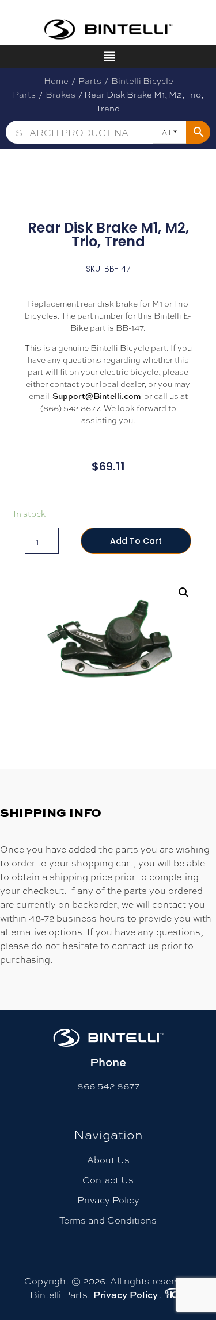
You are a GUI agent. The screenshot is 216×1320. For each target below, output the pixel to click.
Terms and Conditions (108, 1219)
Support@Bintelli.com (96, 395)
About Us (108, 1159)
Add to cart (136, 541)
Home (56, 80)
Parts (89, 80)
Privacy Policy (108, 1199)
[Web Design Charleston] (175, 1294)
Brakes (60, 94)
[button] (183, 592)
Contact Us (108, 1179)
